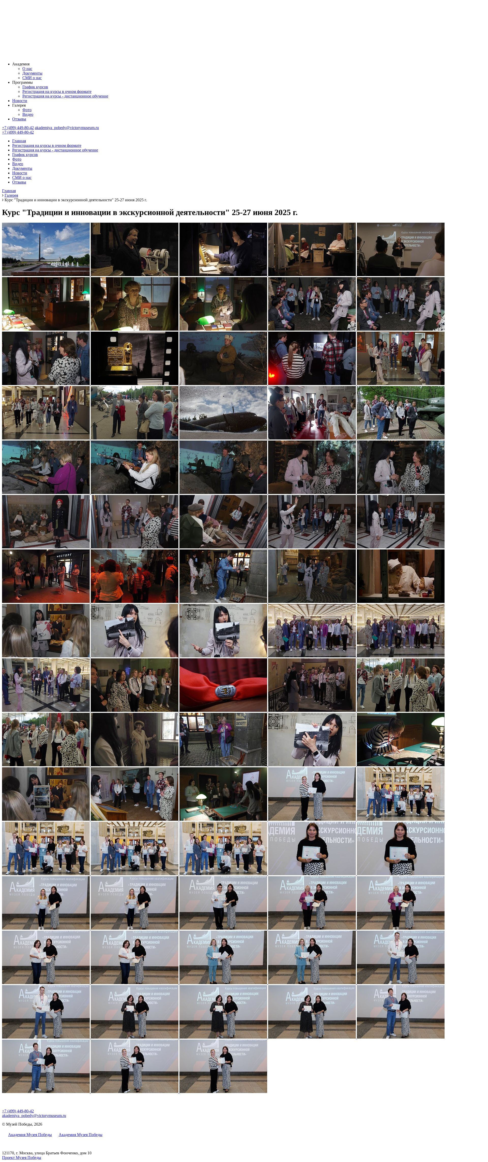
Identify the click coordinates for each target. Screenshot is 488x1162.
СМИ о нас (32, 78)
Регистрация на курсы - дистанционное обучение (65, 96)
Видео (27, 114)
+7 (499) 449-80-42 (18, 127)
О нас (27, 68)
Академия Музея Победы (30, 1134)
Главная (19, 141)
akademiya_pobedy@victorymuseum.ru (67, 127)
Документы (32, 73)
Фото (27, 110)
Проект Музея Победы (21, 1157)
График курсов (35, 87)
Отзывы (19, 119)
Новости (19, 100)
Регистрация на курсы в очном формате (57, 91)
